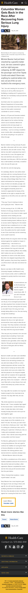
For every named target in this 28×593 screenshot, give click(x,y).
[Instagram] (18, 547)
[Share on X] (5, 30)
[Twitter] (10, 547)
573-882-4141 (20, 542)
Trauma (4, 519)
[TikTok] (22, 547)
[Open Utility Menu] (22, 2)
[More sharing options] (8, 30)
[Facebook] (6, 547)
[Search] (26, 2)
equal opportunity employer (16, 581)
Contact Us (7, 542)
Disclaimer (19, 589)
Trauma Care (8, 503)
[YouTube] (14, 547)
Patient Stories (14, 519)
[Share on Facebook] (2, 30)
